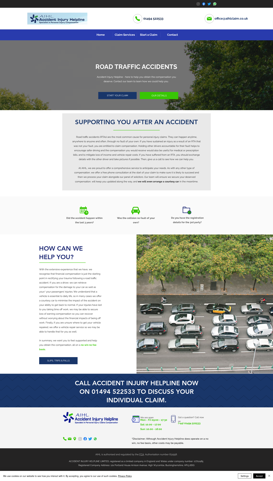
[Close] (269, 475)
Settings (245, 476)
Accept (259, 476)
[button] (125, 34)
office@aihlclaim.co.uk (231, 18)
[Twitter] (209, 4)
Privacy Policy (125, 476)
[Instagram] (198, 4)
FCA (141, 454)
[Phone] (137, 18)
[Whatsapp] (215, 4)
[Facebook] (204, 4)
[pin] (75, 439)
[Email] (209, 18)
